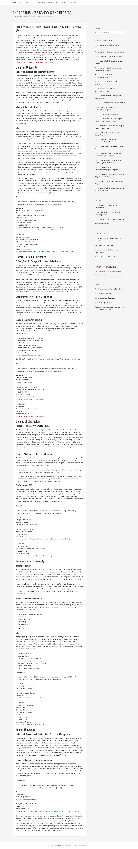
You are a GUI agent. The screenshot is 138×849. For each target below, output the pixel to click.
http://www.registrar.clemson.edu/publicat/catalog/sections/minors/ (40, 227)
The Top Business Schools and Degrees (74, 845)
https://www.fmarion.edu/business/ (28, 698)
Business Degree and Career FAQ (106, 257)
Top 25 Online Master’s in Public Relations (108, 56)
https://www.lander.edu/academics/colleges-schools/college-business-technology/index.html (48, 811)
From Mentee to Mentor (103, 293)
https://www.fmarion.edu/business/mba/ (30, 724)
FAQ (33, 2)
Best (27, 2)
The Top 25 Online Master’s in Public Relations (110, 103)
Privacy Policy (74, 2)
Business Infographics (102, 224)
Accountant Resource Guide (104, 245)
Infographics (41, 2)
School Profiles (53, 2)
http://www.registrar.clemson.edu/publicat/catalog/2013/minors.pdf (39, 230)
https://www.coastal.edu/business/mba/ (30, 399)
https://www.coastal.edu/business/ (28, 397)
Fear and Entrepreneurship (103, 302)
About (21, 2)
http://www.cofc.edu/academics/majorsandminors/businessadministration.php (43, 539)
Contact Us (64, 2)
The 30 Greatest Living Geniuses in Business (109, 219)
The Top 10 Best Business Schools (106, 114)
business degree (77, 586)
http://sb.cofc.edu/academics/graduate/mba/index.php (35, 556)
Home (14, 2)
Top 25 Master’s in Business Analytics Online (109, 52)
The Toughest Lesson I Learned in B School (109, 289)
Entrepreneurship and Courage (105, 298)
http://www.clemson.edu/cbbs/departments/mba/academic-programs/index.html (44, 251)
